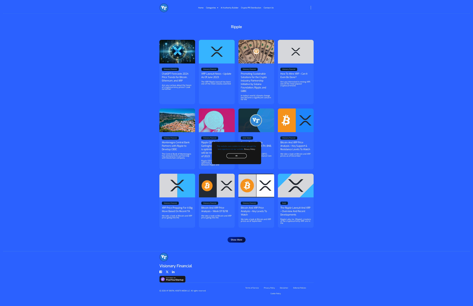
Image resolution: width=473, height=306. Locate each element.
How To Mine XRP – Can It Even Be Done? (293, 75)
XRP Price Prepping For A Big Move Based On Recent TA (177, 209)
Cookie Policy (275, 293)
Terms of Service (252, 288)
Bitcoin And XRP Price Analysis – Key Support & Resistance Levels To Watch (295, 146)
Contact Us (269, 7)
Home (200, 7)
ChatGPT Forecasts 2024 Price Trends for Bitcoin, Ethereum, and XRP (175, 77)
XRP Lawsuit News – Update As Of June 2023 (216, 75)
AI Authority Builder (229, 7)
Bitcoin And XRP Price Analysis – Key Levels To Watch (254, 211)
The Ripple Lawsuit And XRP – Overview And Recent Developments (295, 211)
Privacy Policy (249, 149)
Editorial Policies (299, 288)
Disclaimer (284, 288)
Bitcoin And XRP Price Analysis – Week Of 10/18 (214, 209)
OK (236, 156)
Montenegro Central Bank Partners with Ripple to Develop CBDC (176, 146)
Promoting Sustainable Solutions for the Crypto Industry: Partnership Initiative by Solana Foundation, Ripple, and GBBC (254, 82)
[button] (237, 240)
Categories (211, 7)
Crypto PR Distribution (251, 7)
